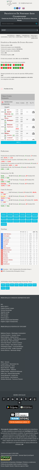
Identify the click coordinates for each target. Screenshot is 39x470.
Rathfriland (7, 264)
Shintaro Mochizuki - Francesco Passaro (12, 379)
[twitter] (8, 399)
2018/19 (16, 217)
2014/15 (4, 221)
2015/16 (35, 217)
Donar (2, 466)
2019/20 (10, 217)
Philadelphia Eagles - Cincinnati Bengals (12, 346)
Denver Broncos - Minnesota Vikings (11, 350)
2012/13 (16, 221)
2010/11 (28, 221)
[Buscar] (36, 23)
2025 (7, 285)
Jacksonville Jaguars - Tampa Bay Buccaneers (13, 339)
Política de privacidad (6, 464)
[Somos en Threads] (17, 8)
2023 (16, 285)
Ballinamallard (7, 250)
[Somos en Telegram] (15, 8)
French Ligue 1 (5, 318)
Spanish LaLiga (5, 312)
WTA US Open (4, 314)
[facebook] (4, 399)
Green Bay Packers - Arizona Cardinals (11, 342)
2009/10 (34, 221)
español (14, 3)
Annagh (6, 244)
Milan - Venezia (5, 362)
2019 (34, 285)
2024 (12, 285)
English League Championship (9, 321)
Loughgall (6, 240)
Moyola (6, 254)
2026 (3, 285)
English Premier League (7, 308)
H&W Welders (7, 234)
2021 (25, 285)
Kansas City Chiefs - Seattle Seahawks (11, 348)
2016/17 (28, 217)
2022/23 (28, 214)
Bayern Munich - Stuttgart (7, 367)
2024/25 (16, 214)
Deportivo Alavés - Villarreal (8, 369)
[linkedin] (12, 399)
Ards (5, 246)
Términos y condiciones (29, 462)
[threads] (34, 399)
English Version (9, 466)
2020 (30, 285)
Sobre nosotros (17, 464)
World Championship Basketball (9, 319)
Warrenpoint (7, 248)
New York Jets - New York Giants (9, 341)
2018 (3, 288)
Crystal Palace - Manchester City (9, 364)
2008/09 (4, 224)
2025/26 (10, 214)
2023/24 (22, 214)
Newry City (6, 252)
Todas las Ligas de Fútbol (21, 466)
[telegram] (30, 399)
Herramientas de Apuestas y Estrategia (11, 462)
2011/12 (22, 221)
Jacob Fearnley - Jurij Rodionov (9, 377)
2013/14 (10, 221)
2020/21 (4, 217)
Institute (6, 256)
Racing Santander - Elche (8, 366)
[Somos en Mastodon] (19, 8)
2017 (7, 288)
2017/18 (22, 217)
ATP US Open (4, 316)
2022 (21, 285)
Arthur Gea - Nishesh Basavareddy (10, 373)
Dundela (6, 258)
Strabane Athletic (8, 260)
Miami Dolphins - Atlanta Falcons (10, 337)
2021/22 (35, 214)
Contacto (25, 464)
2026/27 (4, 214)
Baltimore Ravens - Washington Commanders (13, 333)
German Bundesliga (6, 310)
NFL (2, 304)
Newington (6, 236)
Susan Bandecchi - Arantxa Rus (9, 375)
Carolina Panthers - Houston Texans (10, 335)
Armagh (6, 262)
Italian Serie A (4, 306)
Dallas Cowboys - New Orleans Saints (11, 344)
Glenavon (6, 242)
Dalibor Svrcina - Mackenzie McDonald (11, 371)
